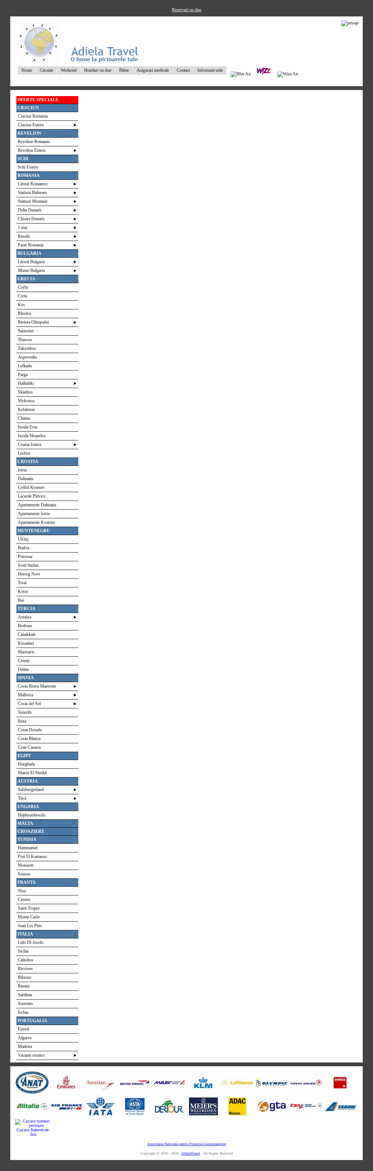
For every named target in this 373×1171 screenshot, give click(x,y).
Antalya (24, 617)
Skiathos (25, 392)
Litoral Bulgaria (31, 261)
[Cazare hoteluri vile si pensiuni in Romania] (33, 1125)
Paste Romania (30, 245)
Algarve (25, 1037)
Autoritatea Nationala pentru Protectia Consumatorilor (186, 1144)
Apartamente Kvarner (36, 522)
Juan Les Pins (30, 925)
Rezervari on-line (186, 9)
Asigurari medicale (153, 70)
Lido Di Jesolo (30, 942)
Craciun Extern (31, 124)
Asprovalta (27, 357)
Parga (23, 374)
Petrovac (25, 556)
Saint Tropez (29, 908)
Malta (25, 823)
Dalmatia (25, 478)
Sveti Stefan (28, 565)
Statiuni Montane (32, 201)
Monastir (26, 865)
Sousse (24, 874)
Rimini (24, 986)
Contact (183, 70)
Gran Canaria (29, 747)
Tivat (22, 582)
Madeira (25, 1046)
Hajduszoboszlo (32, 815)
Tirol (22, 798)
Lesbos (24, 453)
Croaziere (30, 831)
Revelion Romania (34, 141)
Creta (22, 295)
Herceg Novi (29, 574)
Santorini (26, 330)
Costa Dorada (30, 729)
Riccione (25, 968)
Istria (22, 469)
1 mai (22, 227)
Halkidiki (26, 383)
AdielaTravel (190, 1153)
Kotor (23, 591)
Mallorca (25, 694)
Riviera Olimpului (33, 322)
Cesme (24, 660)
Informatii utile (210, 70)
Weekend (68, 70)
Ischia (23, 1012)
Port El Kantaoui (32, 856)
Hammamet (28, 847)
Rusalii (24, 236)
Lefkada (25, 365)
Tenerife (25, 712)
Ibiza (22, 721)
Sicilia (23, 951)
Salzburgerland (31, 789)
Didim (23, 669)
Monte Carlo (29, 916)
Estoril (23, 1029)
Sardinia (25, 994)
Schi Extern (28, 167)
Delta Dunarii (29, 210)
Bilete (124, 70)
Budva (23, 547)
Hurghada (26, 764)
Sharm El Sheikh (32, 772)
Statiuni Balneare (32, 192)
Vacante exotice (31, 1055)
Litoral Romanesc (33, 183)
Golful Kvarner (31, 487)
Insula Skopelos (32, 435)
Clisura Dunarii (31, 218)
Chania (24, 418)
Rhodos (24, 313)
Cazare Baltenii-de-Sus (33, 1132)
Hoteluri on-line (97, 70)
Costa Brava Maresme (37, 686)
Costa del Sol (29, 703)
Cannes (24, 899)
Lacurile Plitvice (32, 496)
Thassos (25, 339)
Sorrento (25, 1003)
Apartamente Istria (34, 513)
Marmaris (26, 651)
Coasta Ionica (29, 444)
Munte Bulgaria (31, 270)
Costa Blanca (29, 738)
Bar (21, 600)
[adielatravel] (79, 61)
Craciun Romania (33, 116)
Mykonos (26, 400)
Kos (21, 304)
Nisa (22, 890)
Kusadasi (26, 643)
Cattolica (25, 959)
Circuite (46, 70)
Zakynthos (27, 348)
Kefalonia (26, 409)
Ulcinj (23, 539)
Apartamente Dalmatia (37, 504)
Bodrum (25, 625)
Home (26, 70)
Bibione (24, 977)
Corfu (23, 287)
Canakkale (27, 634)
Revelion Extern (32, 150)
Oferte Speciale (38, 99)
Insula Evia (27, 427)
